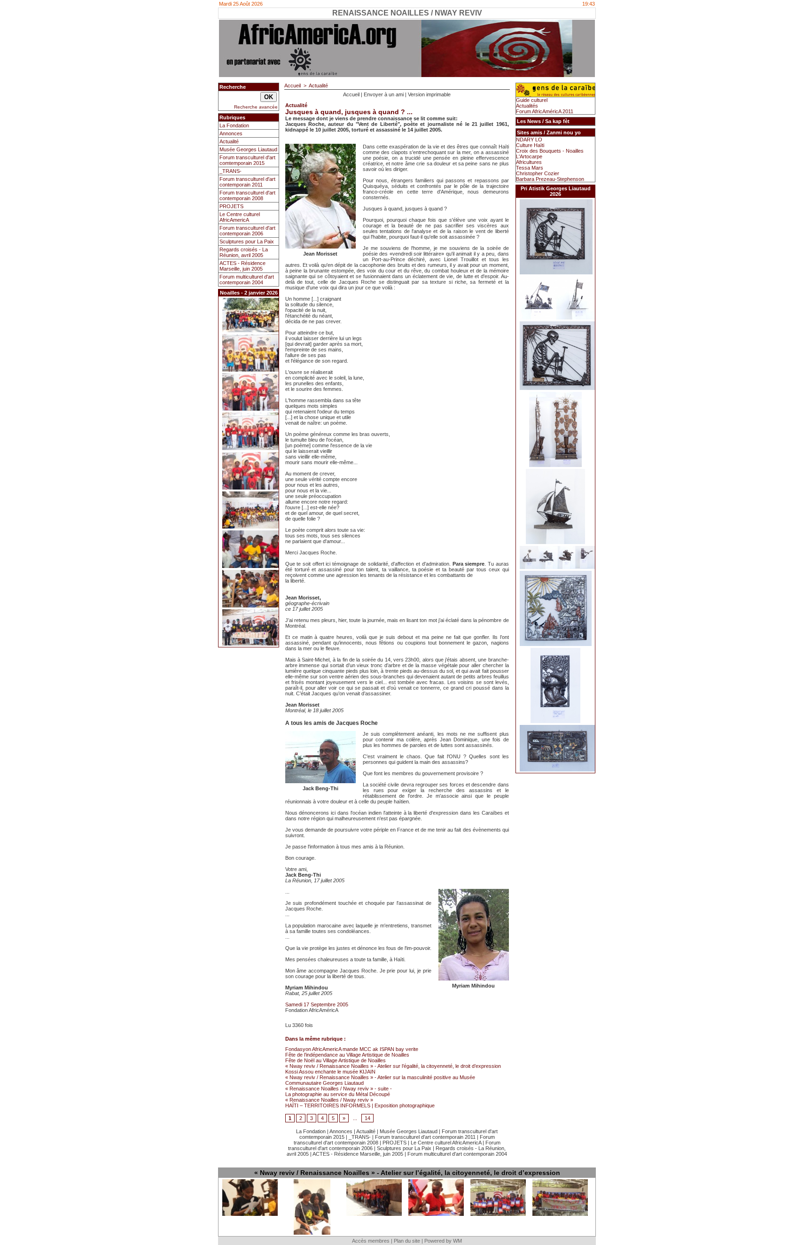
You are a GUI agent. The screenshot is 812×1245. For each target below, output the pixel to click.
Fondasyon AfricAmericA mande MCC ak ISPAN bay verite (351, 1049)
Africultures (529, 162)
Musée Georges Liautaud (248, 149)
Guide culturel (531, 100)
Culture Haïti (530, 145)
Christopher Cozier (537, 173)
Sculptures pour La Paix (246, 241)
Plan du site (407, 1241)
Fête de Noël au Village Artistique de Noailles (335, 1060)
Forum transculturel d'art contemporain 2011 (247, 181)
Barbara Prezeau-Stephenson (550, 179)
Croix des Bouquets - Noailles (550, 151)
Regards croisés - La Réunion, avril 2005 (243, 252)
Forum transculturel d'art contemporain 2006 (247, 230)
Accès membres (371, 1241)
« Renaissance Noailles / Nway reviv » (329, 1100)
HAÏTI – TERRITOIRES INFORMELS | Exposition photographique (360, 1105)
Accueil (292, 85)
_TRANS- (230, 171)
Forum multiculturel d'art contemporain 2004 (246, 279)
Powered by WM (443, 1241)
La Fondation (234, 125)
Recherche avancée (256, 106)
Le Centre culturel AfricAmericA (239, 217)
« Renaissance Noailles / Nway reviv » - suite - (338, 1088)
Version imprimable (429, 94)
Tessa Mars (529, 168)
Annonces (230, 133)
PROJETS (231, 206)
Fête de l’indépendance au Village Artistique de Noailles (347, 1055)
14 (367, 1118)
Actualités (527, 106)
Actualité (229, 141)
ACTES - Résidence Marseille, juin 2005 (242, 266)
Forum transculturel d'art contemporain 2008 (247, 195)
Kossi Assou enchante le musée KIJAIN (330, 1071)
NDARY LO (529, 139)
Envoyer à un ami (384, 94)
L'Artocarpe (529, 156)
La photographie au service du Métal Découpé (337, 1094)
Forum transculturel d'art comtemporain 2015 (247, 160)
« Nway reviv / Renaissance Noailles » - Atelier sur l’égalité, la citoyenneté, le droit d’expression (393, 1066)
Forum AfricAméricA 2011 (544, 111)
